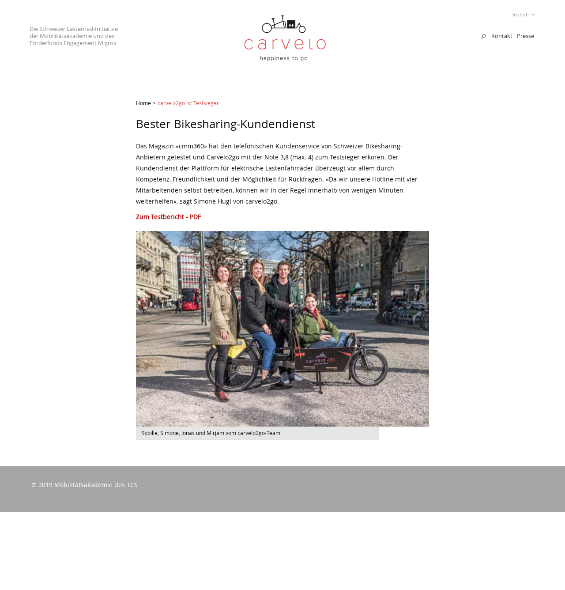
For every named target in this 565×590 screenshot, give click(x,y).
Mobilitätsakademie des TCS (96, 484)
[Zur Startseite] (285, 59)
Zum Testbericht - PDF (168, 216)
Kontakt (501, 36)
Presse (525, 36)
